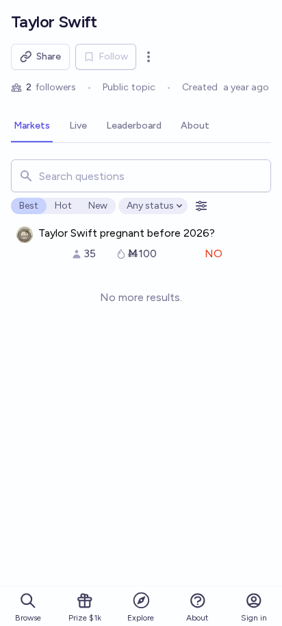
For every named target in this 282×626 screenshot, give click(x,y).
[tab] (32, 126)
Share (48, 56)
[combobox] (141, 175)
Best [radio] (28, 205)
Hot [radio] (63, 205)
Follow (113, 56)
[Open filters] (201, 206)
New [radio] (97, 205)
